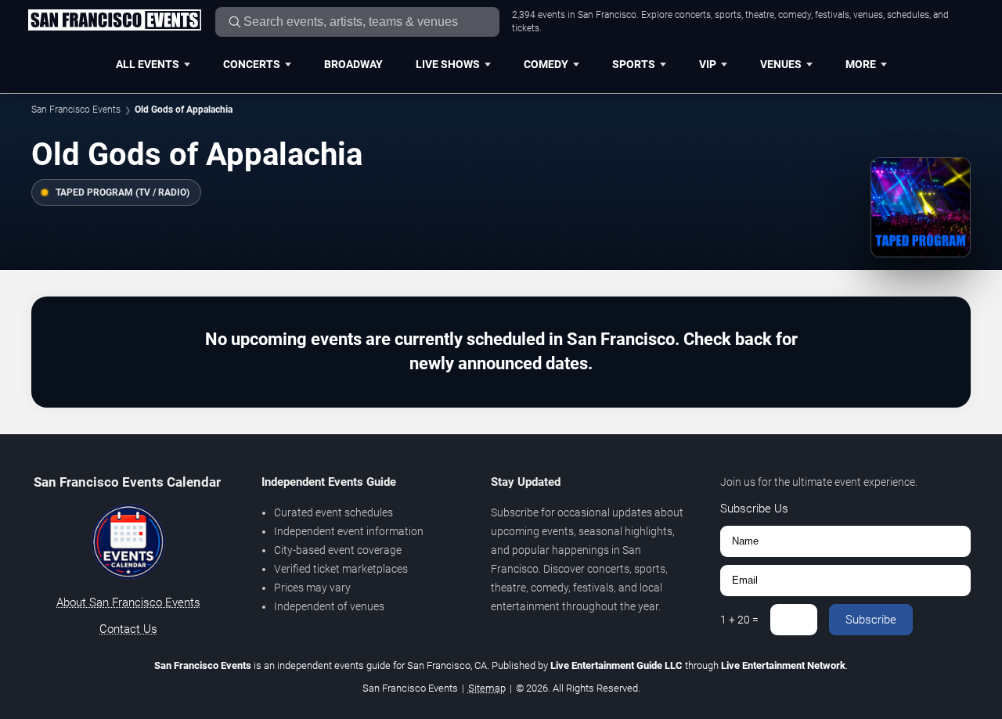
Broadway (353, 64)
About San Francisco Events (128, 602)
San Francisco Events (76, 109)
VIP (707, 64)
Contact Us (128, 629)
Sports (633, 64)
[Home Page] (114, 21)
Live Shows (448, 64)
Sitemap (487, 688)
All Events (147, 64)
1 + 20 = (739, 619)
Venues (781, 64)
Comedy (546, 64)
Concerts (251, 64)
